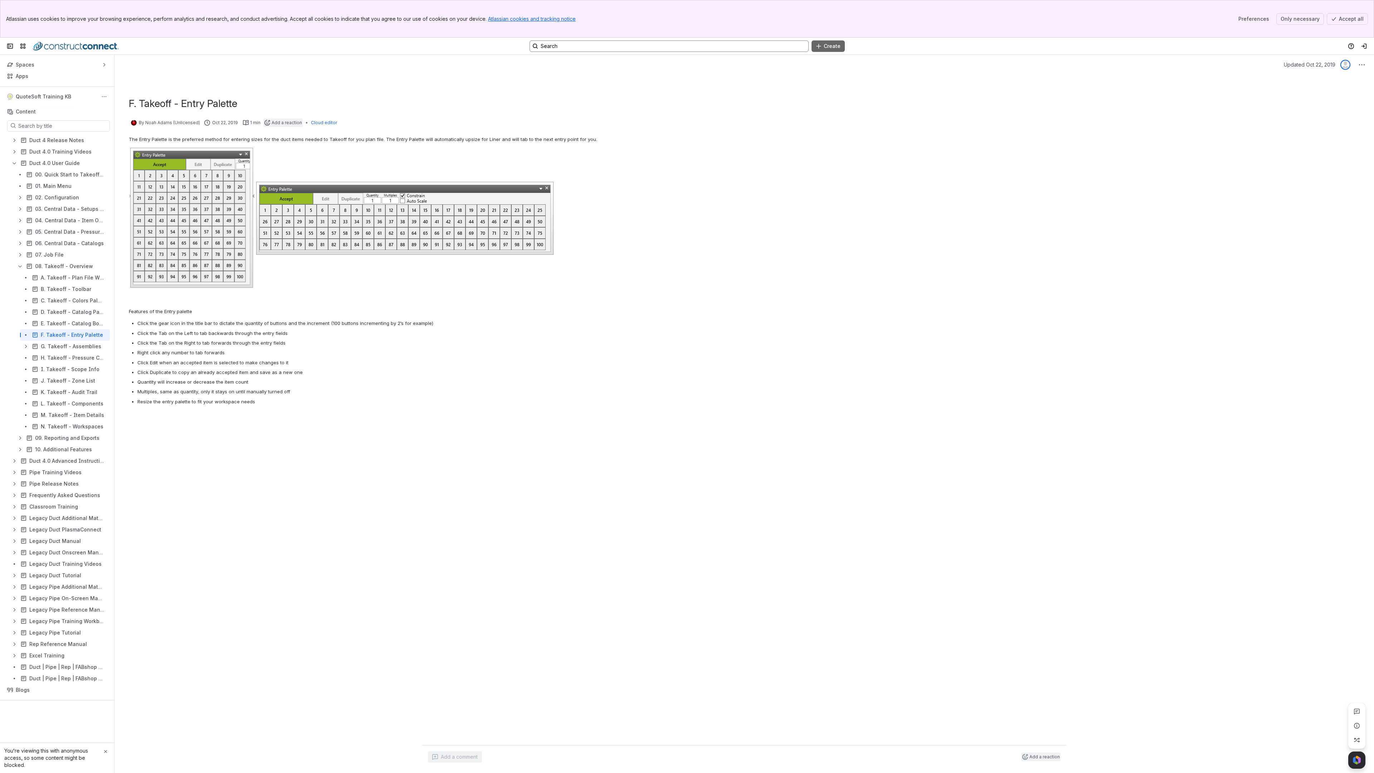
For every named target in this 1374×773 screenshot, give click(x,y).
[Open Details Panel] (1357, 725)
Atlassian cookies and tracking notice (532, 19)
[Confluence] (75, 46)
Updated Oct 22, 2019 (1309, 65)
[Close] (105, 751)
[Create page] (1357, 740)
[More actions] (104, 96)
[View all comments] (1357, 711)
